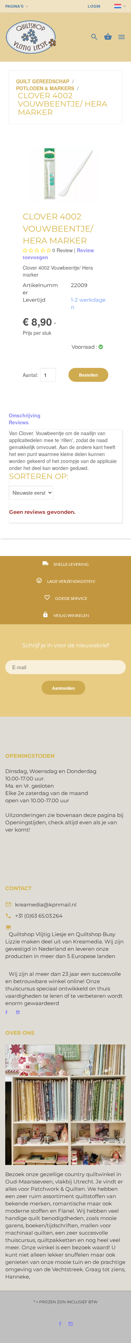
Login (94, 6)
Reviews (19, 422)
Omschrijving (25, 415)
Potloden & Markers (45, 88)
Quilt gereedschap (42, 81)
